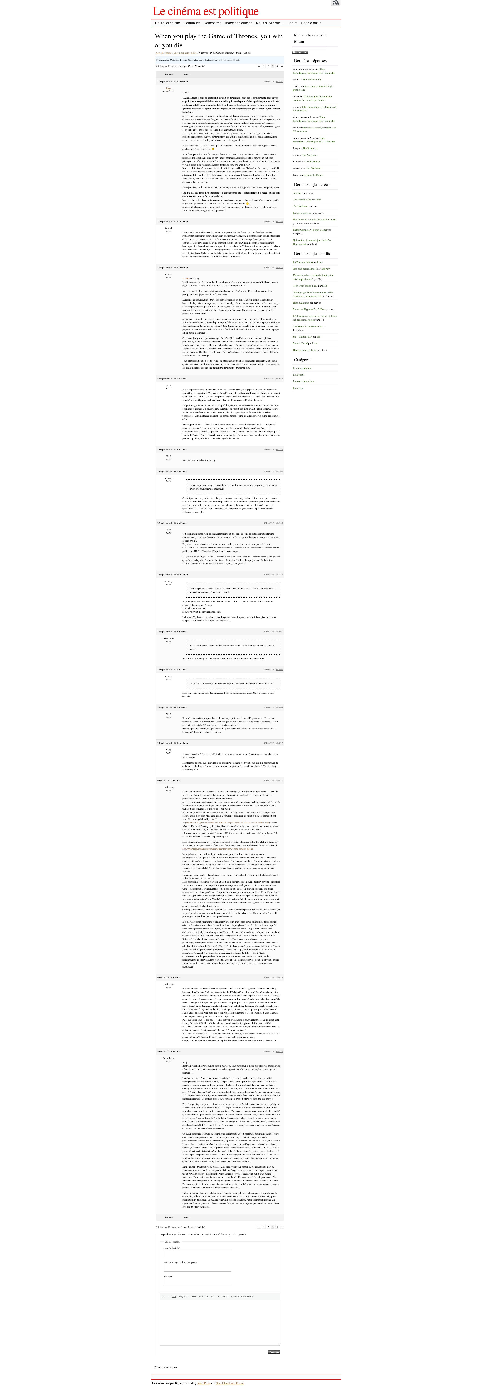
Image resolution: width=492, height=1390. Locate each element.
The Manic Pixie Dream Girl (307, 326)
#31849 (279, 977)
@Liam (186, 278)
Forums (168, 52)
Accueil (159, 52)
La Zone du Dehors (313, 174)
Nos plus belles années (305, 268)
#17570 (279, 574)
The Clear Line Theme (230, 1383)
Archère (297, 193)
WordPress (203, 1383)
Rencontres (212, 23)
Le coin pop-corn (181, 52)
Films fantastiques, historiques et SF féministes (314, 71)
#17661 (279, 631)
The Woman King (312, 79)
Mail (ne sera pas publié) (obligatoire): (181, 1262)
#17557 (279, 378)
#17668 (279, 707)
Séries (194, 52)
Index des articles (238, 23)
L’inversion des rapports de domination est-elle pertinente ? (312, 98)
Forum (292, 23)
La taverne (298, 388)
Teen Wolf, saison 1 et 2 (305, 285)
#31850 (279, 1051)
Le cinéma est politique (205, 10)
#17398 (279, 221)
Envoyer (274, 1352)
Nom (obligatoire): (172, 1247)
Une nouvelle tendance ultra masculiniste (314, 219)
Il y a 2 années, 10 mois (230, 60)
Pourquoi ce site (167, 23)
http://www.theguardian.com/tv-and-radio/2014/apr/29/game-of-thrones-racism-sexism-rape (227, 822)
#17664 (279, 669)
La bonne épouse (302, 213)
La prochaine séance (303, 381)
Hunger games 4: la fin (304, 350)
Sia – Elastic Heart (302, 336)
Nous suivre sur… (269, 23)
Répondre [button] (269, 81)
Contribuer (192, 23)
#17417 (279, 267)
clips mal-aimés (301, 302)
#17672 (279, 742)
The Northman (310, 148)
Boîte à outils (311, 23)
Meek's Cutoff (300, 343)
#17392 (279, 81)
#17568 (279, 522)
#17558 (279, 449)
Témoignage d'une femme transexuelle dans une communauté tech (313, 294)
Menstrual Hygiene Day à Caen (309, 309)
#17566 (279, 471)
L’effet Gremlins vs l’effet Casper (310, 229)
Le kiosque (299, 374)
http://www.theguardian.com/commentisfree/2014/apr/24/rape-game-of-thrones (218, 848)
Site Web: (168, 1276)
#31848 (279, 780)
